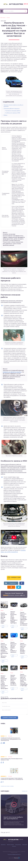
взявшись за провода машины (12, 372)
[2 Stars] (4, 595)
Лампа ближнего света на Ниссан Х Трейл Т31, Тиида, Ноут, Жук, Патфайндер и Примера (23, 680)
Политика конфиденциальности (14, 854)
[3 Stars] (6, 595)
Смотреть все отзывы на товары (7, 786)
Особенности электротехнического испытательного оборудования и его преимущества (11, 739)
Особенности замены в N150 (12, 113)
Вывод (5, 115)
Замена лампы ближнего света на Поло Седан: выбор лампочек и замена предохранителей (4, 682)
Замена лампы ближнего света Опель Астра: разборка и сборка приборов (13, 617)
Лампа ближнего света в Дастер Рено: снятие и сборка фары (4, 618)
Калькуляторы (18, 844)
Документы (3, 844)
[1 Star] (3, 595)
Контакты (14, 846)
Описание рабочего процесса (11, 108)
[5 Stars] (8, 595)
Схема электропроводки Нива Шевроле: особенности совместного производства (12, 779)
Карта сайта (24, 844)
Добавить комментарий (9, 717)
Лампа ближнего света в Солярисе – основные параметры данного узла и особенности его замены (23, 619)
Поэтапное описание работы (12, 110)
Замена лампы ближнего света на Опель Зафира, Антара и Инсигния (13, 680)
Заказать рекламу (10, 844)
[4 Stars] (7, 595)
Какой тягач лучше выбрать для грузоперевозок (13, 817)
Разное (2, 610)
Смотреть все (24, 791)
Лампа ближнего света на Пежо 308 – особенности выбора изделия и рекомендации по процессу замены (4, 650)
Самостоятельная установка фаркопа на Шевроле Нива (11, 759)
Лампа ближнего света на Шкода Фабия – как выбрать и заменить (13, 647)
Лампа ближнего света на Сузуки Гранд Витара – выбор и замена (23, 648)
